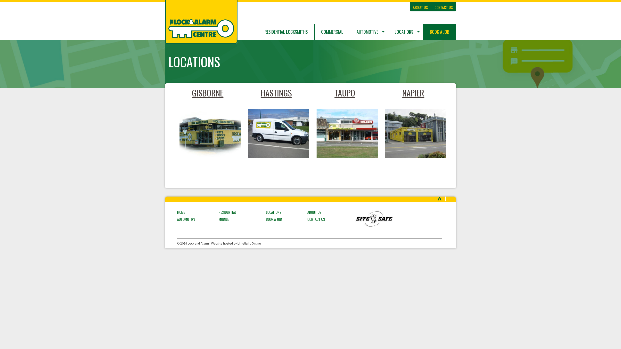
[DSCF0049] (345, 133)
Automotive (367, 32)
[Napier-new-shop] (413, 133)
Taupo (345, 93)
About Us (420, 7)
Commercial (332, 32)
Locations (404, 32)
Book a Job (439, 32)
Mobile (224, 219)
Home (181, 212)
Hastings (276, 93)
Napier (413, 93)
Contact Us (443, 7)
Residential (227, 212)
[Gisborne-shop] (207, 133)
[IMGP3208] (276, 133)
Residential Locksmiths (286, 32)
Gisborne (207, 93)
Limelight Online (249, 243)
